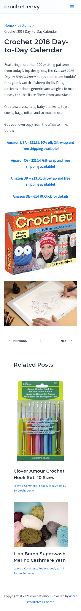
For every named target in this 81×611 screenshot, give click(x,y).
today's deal (57, 486)
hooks (43, 486)
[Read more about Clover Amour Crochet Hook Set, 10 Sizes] (41, 421)
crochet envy (22, 6)
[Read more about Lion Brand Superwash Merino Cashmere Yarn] (41, 524)
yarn (59, 568)
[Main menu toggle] (72, 7)
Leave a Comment (25, 486)
